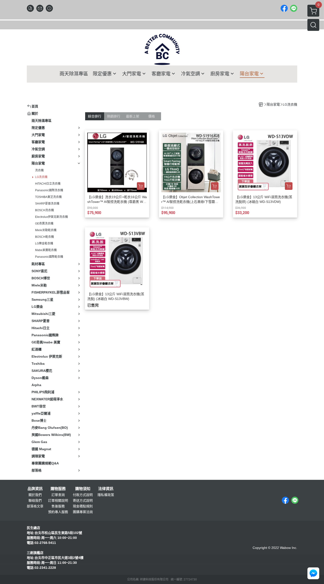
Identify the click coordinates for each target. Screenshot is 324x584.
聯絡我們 (35, 500)
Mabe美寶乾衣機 (46, 250)
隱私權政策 (105, 494)
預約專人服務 (58, 512)
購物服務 (58, 489)
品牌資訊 (35, 489)
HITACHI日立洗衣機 (47, 183)
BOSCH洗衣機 (44, 210)
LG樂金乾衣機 (44, 243)
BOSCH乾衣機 (44, 236)
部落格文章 (35, 506)
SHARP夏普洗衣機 (47, 203)
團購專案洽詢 (83, 512)
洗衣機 (39, 170)
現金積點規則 (83, 506)
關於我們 (35, 494)
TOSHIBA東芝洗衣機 (48, 197)
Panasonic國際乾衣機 (49, 256)
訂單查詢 (58, 494)
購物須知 (82, 489)
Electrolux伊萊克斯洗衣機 (51, 217)
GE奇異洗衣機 (44, 223)
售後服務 (58, 506)
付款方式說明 (83, 494)
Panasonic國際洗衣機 (49, 190)
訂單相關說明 (58, 500)
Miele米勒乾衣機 (45, 230)
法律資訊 (105, 489)
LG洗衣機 (41, 177)
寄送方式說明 (83, 500)
